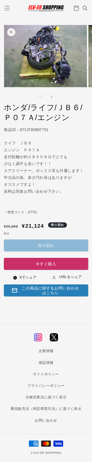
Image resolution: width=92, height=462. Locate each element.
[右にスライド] (51, 96)
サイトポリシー (46, 374)
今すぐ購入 (46, 264)
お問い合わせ (46, 420)
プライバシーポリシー (46, 386)
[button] (7, 8)
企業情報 (46, 351)
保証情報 (46, 363)
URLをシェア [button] (70, 277)
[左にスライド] (40, 96)
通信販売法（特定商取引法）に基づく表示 (45, 409)
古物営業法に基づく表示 (46, 397)
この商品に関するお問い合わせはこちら (45, 290)
